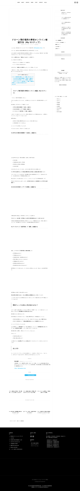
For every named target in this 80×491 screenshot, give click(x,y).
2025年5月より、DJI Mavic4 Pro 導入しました (66, 13)
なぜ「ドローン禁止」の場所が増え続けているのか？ (29, 412)
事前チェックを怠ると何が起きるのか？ (19, 82)
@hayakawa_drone (38, 47)
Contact (41, 2)
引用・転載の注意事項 (35, 443)
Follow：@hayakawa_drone (20, 368)
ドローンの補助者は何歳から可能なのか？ (66, 23)
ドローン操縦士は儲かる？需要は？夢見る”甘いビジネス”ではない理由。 (29, 392)
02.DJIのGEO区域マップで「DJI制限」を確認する (23, 79)
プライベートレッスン (35, 445)
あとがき (14, 84)
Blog (45, 2)
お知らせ (57, 48)
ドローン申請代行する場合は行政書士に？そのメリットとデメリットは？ (43, 412)
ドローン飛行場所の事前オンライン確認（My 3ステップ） (23, 76)
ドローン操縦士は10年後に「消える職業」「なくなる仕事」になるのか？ (15, 392)
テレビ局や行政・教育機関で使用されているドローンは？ (15, 412)
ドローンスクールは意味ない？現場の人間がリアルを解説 (43, 392)
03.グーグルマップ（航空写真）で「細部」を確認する (23, 81)
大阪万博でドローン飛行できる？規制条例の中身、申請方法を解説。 (66, 28)
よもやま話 (57, 46)
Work (32, 2)
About (22, 2)
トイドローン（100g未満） (60, 42)
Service (27, 2)
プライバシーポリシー (35, 444)
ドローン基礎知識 (34, 44)
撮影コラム (57, 44)
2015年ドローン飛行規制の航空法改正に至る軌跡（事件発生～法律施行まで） (66, 33)
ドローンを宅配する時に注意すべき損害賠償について (66, 18)
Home (18, 2)
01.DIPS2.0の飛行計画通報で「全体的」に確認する (23, 78)
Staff (36, 2)
